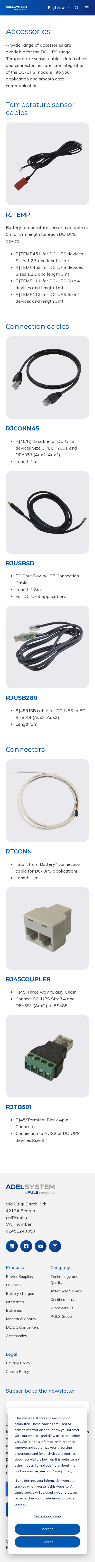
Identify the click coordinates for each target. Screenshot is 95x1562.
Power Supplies (19, 1276)
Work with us (62, 1307)
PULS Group (61, 1316)
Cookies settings (47, 1516)
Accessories (16, 1335)
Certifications (62, 1299)
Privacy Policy (18, 1363)
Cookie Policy (17, 1371)
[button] (76, 7)
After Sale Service (66, 1291)
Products (15, 1267)
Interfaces (15, 1301)
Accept (47, 1529)
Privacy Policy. (62, 1471)
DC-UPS (13, 1285)
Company (60, 1267)
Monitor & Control (21, 1318)
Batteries (14, 1310)
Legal (11, 1354)
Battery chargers (20, 1293)
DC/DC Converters (22, 1327)
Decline (47, 1542)
